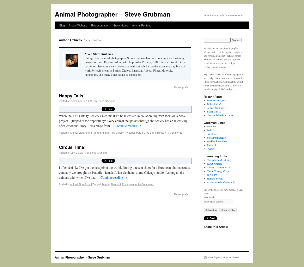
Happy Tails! (72, 95)
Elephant (116, 184)
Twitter (210, 148)
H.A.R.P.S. (212, 174)
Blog (62, 25)
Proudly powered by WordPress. (224, 257)
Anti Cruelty (117, 132)
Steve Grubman (94, 40)
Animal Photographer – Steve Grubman (112, 14)
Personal (130, 132)
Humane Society (215, 178)
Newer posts (182, 87)
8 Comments (146, 184)
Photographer (130, 184)
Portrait (140, 132)
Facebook (212, 145)
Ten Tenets (212, 133)
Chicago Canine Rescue (218, 167)
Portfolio (211, 126)
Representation (100, 25)
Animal (105, 132)
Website (211, 130)
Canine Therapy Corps (218, 171)
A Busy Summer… (216, 107)
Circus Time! (72, 147)
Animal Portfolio (141, 25)
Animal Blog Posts (80, 132)
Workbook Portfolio (217, 141)
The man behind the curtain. (220, 115)
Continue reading (128, 125)
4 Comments (175, 132)
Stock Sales (120, 25)
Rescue (161, 132)
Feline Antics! (214, 104)
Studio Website (78, 25)
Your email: (209, 197)
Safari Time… (214, 111)
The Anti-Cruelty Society (219, 160)
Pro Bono (150, 132)
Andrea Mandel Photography (221, 182)
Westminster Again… (217, 100)
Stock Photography (216, 137)
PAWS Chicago (214, 163)
